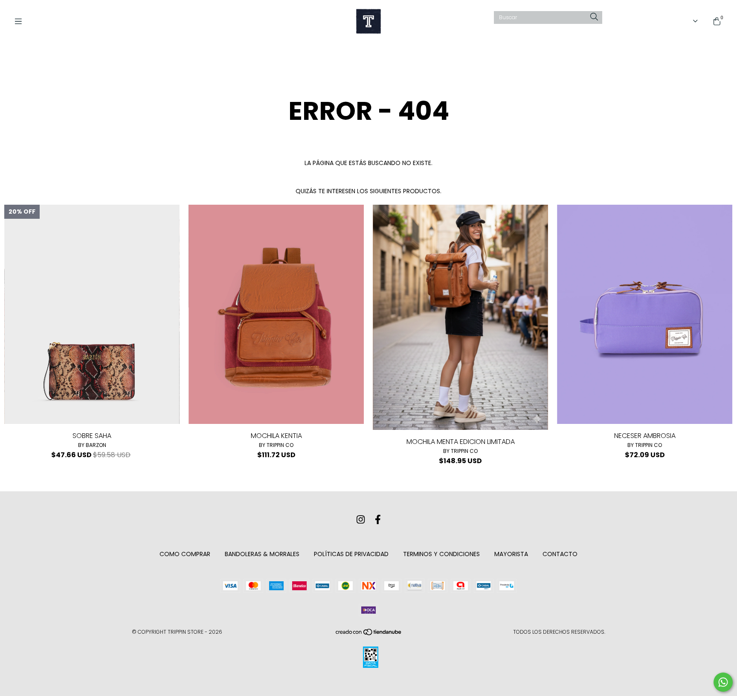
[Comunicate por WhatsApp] (723, 682)
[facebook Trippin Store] (378, 519)
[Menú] (21, 22)
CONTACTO (560, 554)
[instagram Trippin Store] (360, 519)
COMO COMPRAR (185, 554)
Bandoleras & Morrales (262, 554)
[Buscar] (594, 17)
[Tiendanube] (369, 634)
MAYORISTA (511, 554)
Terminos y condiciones (441, 554)
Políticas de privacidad (351, 554)
